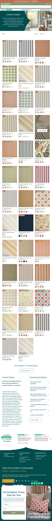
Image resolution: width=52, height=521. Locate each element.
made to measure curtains (10, 402)
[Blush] (43, 212)
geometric (13, 396)
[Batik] (40, 212)
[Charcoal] (5, 163)
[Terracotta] (36, 63)
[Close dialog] (49, 487)
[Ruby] (36, 311)
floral (3, 396)
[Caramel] (10, 163)
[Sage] (26, 62)
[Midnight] (40, 236)
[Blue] (8, 62)
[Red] (10, 62)
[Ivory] (19, 88)
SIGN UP (13, 513)
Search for (6, 6)
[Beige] (36, 87)
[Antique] (24, 236)
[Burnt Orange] (19, 286)
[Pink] (3, 212)
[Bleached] (5, 261)
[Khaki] (43, 63)
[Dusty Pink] (3, 112)
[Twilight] (38, 162)
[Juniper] (38, 212)
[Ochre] (3, 137)
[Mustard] (26, 311)
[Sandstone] (38, 236)
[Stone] (10, 87)
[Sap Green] (3, 62)
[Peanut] (19, 212)
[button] (47, 4)
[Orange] (36, 261)
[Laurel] (36, 162)
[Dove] (8, 112)
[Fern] (10, 112)
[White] (22, 88)
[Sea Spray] (3, 359)
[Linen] (38, 63)
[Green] (8, 163)
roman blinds (10, 409)
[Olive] (3, 87)
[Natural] (22, 236)
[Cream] (24, 88)
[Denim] (8, 87)
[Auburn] (43, 162)
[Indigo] (38, 261)
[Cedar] (43, 236)
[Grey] (5, 62)
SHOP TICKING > (42, 130)
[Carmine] (36, 212)
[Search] (50, 6)
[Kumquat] (26, 236)
